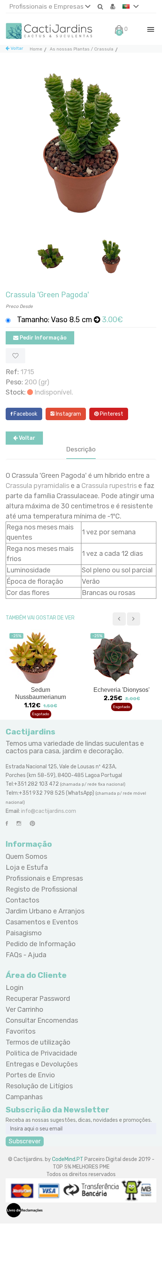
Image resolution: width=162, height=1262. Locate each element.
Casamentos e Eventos (42, 922)
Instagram (68, 414)
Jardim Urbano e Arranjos (45, 911)
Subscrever (25, 1141)
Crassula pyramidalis (37, 486)
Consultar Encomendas (42, 1020)
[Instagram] (19, 823)
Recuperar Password (38, 998)
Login (14, 988)
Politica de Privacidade (41, 1053)
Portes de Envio (30, 1075)
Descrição (81, 449)
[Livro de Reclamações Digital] (24, 1210)
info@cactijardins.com (48, 811)
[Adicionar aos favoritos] (15, 355)
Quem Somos (26, 856)
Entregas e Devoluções (42, 1064)
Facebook (24, 414)
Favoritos (20, 1031)
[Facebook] (7, 823)
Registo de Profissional (41, 889)
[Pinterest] (32, 823)
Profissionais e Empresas (47, 6)
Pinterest (111, 414)
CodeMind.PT (67, 1159)
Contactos (22, 900)
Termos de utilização (38, 1042)
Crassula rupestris (109, 486)
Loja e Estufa (27, 867)
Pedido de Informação (41, 944)
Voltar (16, 48)
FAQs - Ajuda (26, 955)
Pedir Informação (42, 338)
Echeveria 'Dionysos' (121, 690)
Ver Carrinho (24, 1009)
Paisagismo (24, 933)
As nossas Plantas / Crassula (81, 49)
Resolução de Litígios (39, 1086)
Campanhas (24, 1097)
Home (36, 49)
